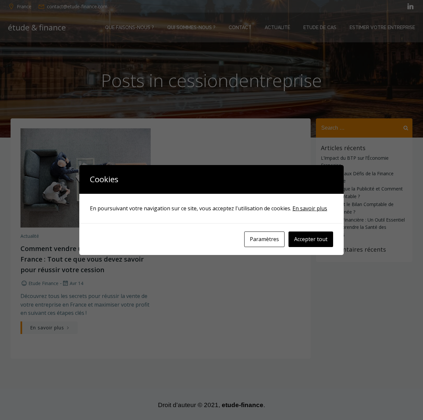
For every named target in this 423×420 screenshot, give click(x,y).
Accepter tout (310, 239)
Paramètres (264, 239)
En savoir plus (309, 208)
